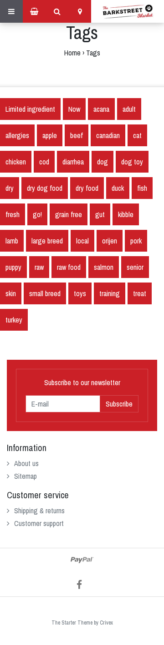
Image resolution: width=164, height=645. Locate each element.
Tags (93, 53)
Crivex (106, 622)
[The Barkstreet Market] (127, 11)
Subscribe (119, 404)
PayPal (82, 560)
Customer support (39, 523)
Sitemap (25, 476)
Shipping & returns (39, 511)
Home (72, 53)
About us (26, 463)
